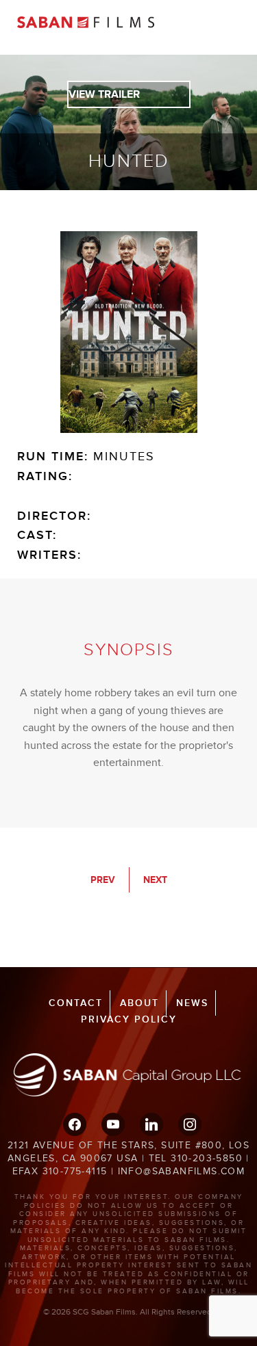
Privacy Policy (129, 1019)
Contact (76, 1003)
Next (155, 880)
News (192, 1003)
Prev (102, 880)
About (139, 1003)
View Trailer (104, 94)
